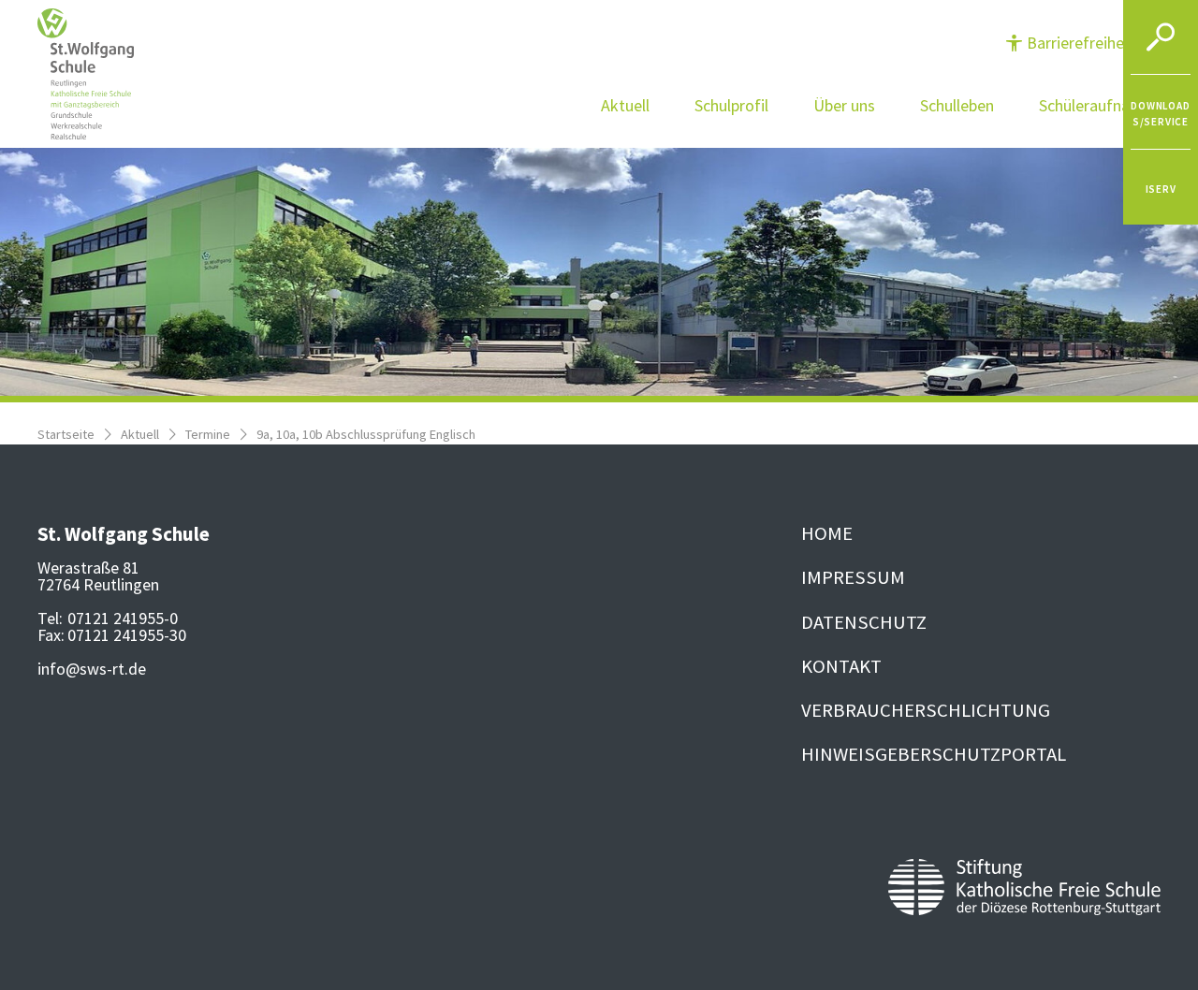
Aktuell (140, 434)
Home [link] (827, 533)
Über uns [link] (844, 105)
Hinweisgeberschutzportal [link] (933, 754)
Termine (207, 434)
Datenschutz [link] (864, 622)
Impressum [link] (853, 577)
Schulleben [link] (957, 105)
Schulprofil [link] (731, 105)
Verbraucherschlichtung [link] (925, 710)
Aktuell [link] (625, 105)
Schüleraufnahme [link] (1100, 105)
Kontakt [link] (841, 666)
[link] (1161, 112)
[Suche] (1161, 37)
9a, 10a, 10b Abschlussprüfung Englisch (365, 434)
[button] (1082, 42)
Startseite (66, 434)
